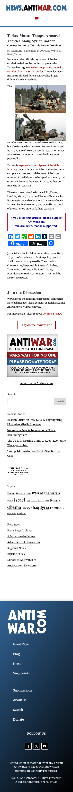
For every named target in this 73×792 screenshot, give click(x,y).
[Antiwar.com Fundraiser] (32, 375)
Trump (54, 507)
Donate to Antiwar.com (21, 559)
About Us (19, 700)
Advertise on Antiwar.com (36, 383)
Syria (10, 54)
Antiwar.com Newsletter (22, 565)
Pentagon (27, 508)
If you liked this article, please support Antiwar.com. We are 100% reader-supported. (36, 222)
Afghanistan (50, 493)
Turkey (18, 54)
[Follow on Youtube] (44, 746)
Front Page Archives (20, 530)
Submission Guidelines (21, 536)
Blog (16, 654)
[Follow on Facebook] (28, 746)
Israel (19, 500)
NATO (47, 501)
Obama (14, 507)
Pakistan (21, 513)
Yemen (11, 493)
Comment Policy (52, 313)
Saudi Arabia (11, 514)
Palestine (41, 501)
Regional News (16, 548)
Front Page (21, 644)
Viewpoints (21, 673)
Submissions (22, 690)
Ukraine (20, 493)
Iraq (36, 508)
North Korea (34, 501)
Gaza (28, 493)
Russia (55, 500)
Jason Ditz (16, 50)
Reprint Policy (16, 553)
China (61, 508)
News (17, 664)
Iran (35, 493)
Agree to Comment (36, 325)
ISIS (28, 500)
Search (18, 710)
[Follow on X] (36, 746)
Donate (18, 719)
